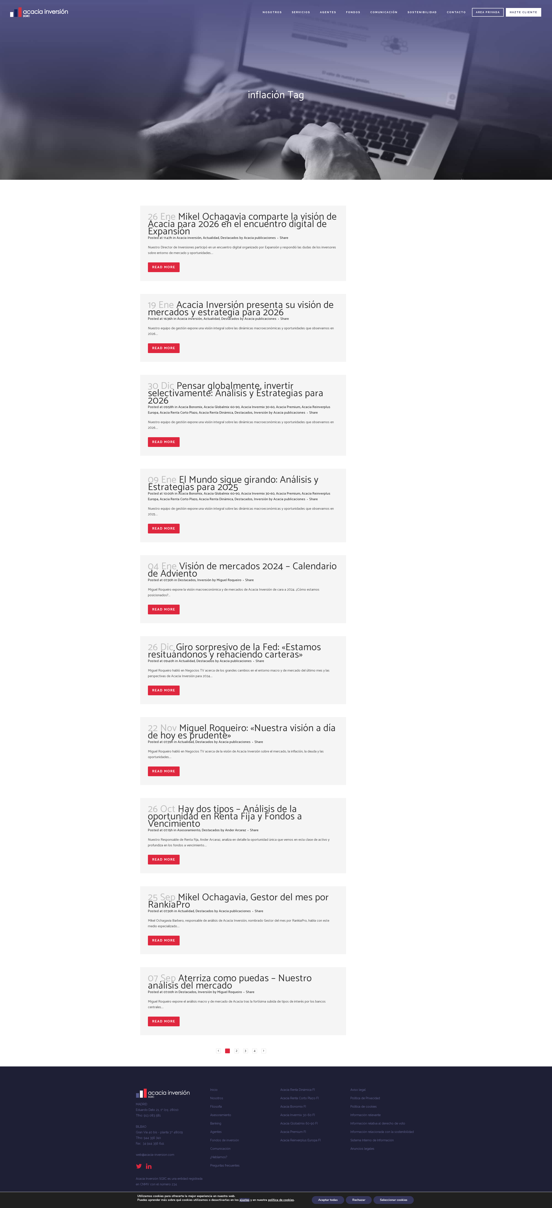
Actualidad (211, 238)
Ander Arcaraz (235, 830)
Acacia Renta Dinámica (216, 413)
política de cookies (281, 1200)
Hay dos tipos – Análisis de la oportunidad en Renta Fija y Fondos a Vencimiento (225, 816)
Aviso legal (358, 1089)
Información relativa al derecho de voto (377, 1123)
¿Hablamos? (218, 1157)
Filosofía (216, 1106)
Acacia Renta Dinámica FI (297, 1089)
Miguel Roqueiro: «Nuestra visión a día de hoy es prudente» (242, 732)
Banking (215, 1123)
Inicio (214, 1089)
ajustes (244, 1200)
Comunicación (220, 1148)
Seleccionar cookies (393, 1200)
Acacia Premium (288, 407)
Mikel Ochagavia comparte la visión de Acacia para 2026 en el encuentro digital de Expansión (242, 224)
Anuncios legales (362, 1148)
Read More (163, 267)
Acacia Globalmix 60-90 (222, 407)
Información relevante (365, 1115)
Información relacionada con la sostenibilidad (382, 1132)
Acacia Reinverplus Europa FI (300, 1140)
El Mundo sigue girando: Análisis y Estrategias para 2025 (233, 483)
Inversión (261, 413)
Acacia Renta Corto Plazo (178, 413)
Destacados (229, 238)
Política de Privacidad (365, 1098)
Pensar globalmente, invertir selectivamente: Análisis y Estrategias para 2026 (235, 393)
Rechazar (358, 1200)
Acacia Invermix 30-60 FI (297, 1115)
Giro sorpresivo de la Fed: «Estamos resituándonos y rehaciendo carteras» (234, 651)
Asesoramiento (188, 830)
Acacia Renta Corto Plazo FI (299, 1098)
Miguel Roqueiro (229, 580)
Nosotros (216, 1098)
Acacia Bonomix (190, 407)
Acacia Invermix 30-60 (257, 407)
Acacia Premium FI (293, 1132)
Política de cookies (363, 1106)
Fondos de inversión (224, 1140)
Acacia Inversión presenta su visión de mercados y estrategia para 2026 (241, 308)
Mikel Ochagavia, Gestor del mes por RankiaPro (238, 901)
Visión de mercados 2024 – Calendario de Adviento (242, 570)
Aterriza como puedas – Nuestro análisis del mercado (230, 982)
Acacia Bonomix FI (293, 1106)
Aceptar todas (328, 1200)
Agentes (216, 1132)
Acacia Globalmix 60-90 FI (299, 1123)
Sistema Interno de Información (372, 1140)
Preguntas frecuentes (225, 1165)
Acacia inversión (189, 238)
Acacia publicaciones (260, 238)
